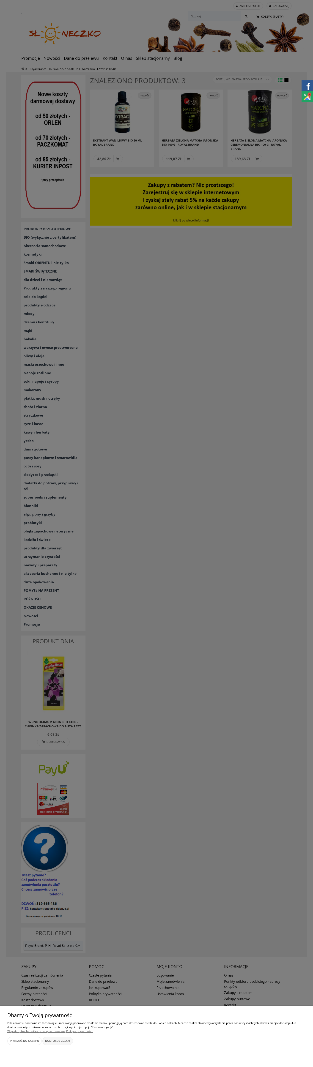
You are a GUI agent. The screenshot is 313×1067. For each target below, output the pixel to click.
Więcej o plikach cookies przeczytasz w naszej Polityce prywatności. (50, 1031)
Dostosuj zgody (58, 1040)
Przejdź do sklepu (24, 1040)
